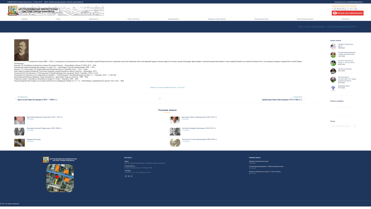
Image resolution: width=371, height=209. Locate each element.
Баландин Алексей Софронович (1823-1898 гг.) (44, 128)
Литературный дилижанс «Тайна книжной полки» (347, 53)
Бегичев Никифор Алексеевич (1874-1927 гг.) (199, 128)
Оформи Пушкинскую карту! (345, 45)
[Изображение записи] (19, 120)
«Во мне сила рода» (345, 69)
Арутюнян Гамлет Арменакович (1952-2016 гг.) (199, 117)
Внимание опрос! (344, 86)
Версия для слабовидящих (350, 13)
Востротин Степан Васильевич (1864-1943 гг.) (199, 139)
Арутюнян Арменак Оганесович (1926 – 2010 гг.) (45, 117)
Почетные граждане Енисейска (166, 87)
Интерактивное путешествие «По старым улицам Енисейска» (347, 79)
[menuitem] (24, 19)
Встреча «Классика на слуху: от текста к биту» (346, 61)
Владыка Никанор (34, 139)
